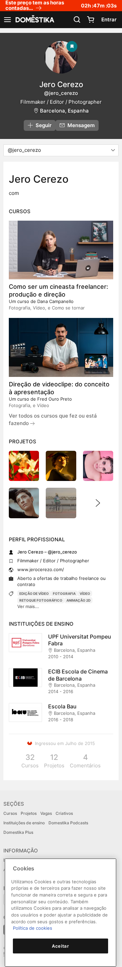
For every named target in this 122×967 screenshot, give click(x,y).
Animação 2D (78, 600)
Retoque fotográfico (40, 600)
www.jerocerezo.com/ (40, 569)
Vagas (46, 813)
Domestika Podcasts (68, 822)
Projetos (29, 813)
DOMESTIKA (34, 19)
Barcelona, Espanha (64, 110)
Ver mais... (28, 606)
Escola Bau (62, 706)
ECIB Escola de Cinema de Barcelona (78, 675)
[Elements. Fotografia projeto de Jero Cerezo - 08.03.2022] (24, 466)
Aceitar (60, 946)
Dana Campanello (55, 301)
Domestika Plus (18, 832)
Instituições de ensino (24, 822)
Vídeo (85, 593)
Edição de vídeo (34, 593)
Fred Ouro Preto (54, 399)
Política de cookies (32, 928)
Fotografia (64, 593)
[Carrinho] (90, 19)
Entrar (109, 19)
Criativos (64, 813)
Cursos (10, 813)
